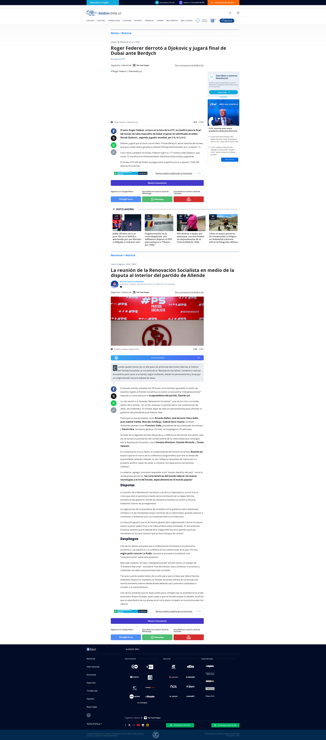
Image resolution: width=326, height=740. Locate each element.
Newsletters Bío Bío (167, 2)
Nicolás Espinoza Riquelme (132, 281)
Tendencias (149, 21)
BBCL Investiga (172, 21)
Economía (127, 21)
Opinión (160, 21)
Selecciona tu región (99, 2)
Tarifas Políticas (93, 724)
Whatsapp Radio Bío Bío (227, 725)
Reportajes (92, 706)
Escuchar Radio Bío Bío (224, 2)
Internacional (114, 21)
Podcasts (90, 21)
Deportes (138, 21)
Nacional (101, 21)
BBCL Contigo (186, 21)
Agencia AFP (119, 59)
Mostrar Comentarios (157, 183)
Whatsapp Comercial (182, 725)
